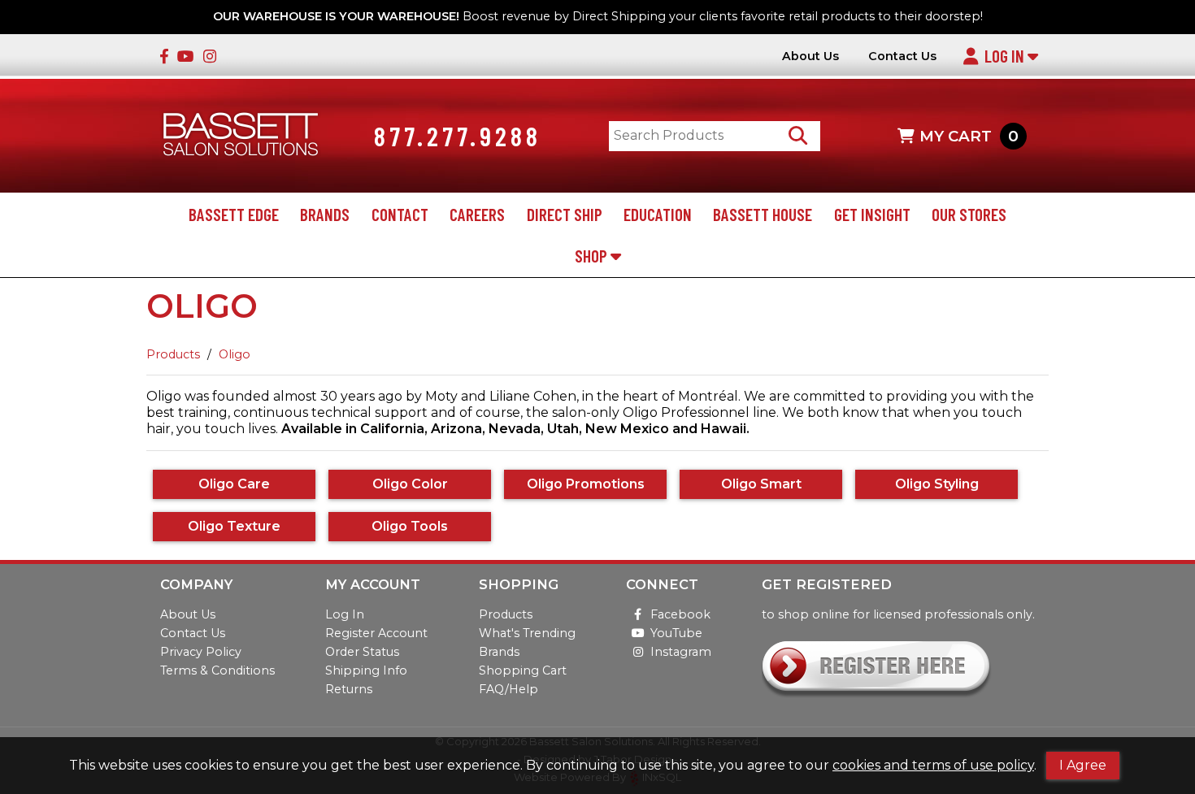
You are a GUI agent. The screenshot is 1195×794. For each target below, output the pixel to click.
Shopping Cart (523, 670)
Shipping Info (366, 670)
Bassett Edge (234, 214)
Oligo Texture (234, 526)
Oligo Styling (937, 484)
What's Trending (527, 633)
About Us (810, 56)
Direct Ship (564, 214)
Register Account (376, 633)
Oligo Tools (410, 526)
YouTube (676, 633)
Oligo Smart (761, 484)
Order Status (362, 651)
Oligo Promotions (586, 484)
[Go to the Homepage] (240, 136)
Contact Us (902, 56)
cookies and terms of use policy (933, 765)
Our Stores (969, 214)
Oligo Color (410, 484)
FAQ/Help (508, 689)
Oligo (234, 354)
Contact (400, 214)
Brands (325, 214)
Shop (593, 255)
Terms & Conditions (217, 670)
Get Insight (872, 214)
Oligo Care (234, 484)
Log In (1006, 56)
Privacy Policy (200, 651)
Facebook (680, 614)
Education (658, 214)
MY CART (968, 136)
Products (173, 354)
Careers (477, 214)
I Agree (1082, 765)
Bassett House (762, 214)
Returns (348, 689)
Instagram (680, 651)
